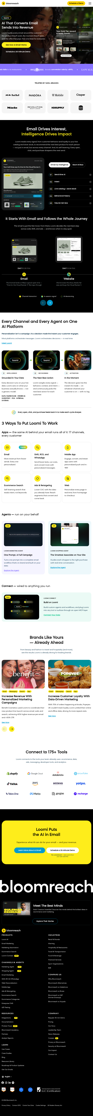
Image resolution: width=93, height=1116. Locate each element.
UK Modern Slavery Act (55, 1105)
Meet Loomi (7, 343)
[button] (43, 303)
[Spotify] (13, 1083)
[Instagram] (6, 1083)
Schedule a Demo (76, 3)
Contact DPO (16, 1105)
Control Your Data (28, 1105)
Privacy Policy (6, 1105)
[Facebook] (3, 1083)
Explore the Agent (11, 571)
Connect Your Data (52, 615)
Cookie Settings (41, 1105)
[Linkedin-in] (10, 1083)
